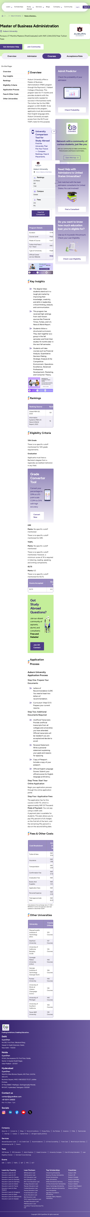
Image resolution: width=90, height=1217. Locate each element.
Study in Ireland (73, 1184)
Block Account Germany (78, 1141)
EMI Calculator (16, 1152)
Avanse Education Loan (31, 1190)
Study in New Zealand (74, 1186)
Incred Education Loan (30, 1192)
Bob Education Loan (30, 1197)
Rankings (6, 81)
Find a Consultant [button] (72, 209)
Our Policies (56, 1131)
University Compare (56, 1152)
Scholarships (18, 7)
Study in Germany (73, 1181)
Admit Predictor (28, 1152)
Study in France (73, 1188)
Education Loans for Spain (9, 1194)
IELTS (9, 1163)
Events (18, 1144)
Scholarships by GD (7, 1144)
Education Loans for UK (9, 1175)
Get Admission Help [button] (11, 47)
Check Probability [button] (72, 110)
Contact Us (13, 1131)
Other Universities (10, 99)
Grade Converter (41, 1152)
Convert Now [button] (36, 515)
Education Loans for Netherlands (11, 1196)
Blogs (48, 7)
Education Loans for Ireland (10, 1184)
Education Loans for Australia (10, 1179)
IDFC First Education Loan (32, 1181)
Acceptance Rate (75, 56)
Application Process (11, 90)
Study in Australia (73, 1179)
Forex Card (64, 1141)
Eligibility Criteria (10, 85)
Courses (52, 56)
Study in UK (71, 1175)
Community (68, 7)
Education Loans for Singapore (11, 1192)
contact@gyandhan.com (11, 1097)
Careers (15, 1134)
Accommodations (37, 1141)
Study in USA (72, 1173)
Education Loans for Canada (10, 1177)
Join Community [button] (33, 47)
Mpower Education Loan (31, 1186)
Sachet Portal (24, 1134)
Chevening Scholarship (53, 1173)
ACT (33, 1163)
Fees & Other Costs (10, 94)
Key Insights (8, 76)
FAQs (73, 1131)
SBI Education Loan (29, 1173)
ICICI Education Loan (30, 1177)
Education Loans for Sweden (10, 1199)
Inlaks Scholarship (51, 1179)
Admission (32, 56)
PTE (27, 1163)
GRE (3, 1163)
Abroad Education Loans (9, 1141)
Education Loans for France (10, 1186)
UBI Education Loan (29, 1175)
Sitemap (6, 1134)
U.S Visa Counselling (52, 1141)
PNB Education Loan (30, 1203)
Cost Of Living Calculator (72, 1152)
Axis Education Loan (30, 1179)
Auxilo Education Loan (30, 1195)
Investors (66, 1131)
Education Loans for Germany (10, 1181)
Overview (11, 56)
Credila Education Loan (31, 1188)
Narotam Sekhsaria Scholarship (55, 1188)
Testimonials (82, 1131)
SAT (22, 1163)
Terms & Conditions (33, 1131)
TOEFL (16, 1163)
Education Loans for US (9, 1173)
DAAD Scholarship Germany (54, 1181)
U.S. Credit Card (24, 1141)
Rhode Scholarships (52, 1177)
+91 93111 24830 (8, 1100)
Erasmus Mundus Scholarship (55, 1175)
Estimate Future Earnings (23, 1155)
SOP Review (5, 1152)
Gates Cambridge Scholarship (55, 1186)
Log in (77, 7)
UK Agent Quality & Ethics (39, 1134)
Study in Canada (73, 1177)
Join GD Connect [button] (36, 646)
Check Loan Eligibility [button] (72, 259)
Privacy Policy (46, 1131)
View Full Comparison (40, 213)
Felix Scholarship (51, 1190)
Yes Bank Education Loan (31, 1201)
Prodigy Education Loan (31, 1184)
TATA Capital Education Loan (32, 1199)
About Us (4, 1131)
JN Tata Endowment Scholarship (56, 1184)
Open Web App (71, 158)
